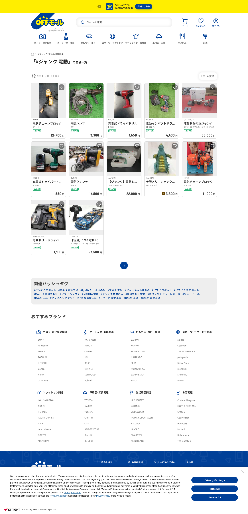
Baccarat (135, 423)
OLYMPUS (43, 380)
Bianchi (88, 435)
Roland (88, 380)
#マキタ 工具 (115, 290)
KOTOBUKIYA (138, 368)
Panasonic (43, 345)
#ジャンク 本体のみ (112, 294)
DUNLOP (88, 440)
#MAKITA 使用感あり (46, 294)
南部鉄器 (135, 406)
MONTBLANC (137, 440)
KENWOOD (89, 374)
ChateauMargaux (186, 400)
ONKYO (88, 351)
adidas (180, 339)
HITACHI (42, 363)
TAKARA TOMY (138, 351)
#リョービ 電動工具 (110, 298)
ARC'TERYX (43, 440)
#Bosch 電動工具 (150, 298)
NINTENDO (136, 357)
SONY (41, 339)
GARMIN (88, 417)
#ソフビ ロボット (162, 290)
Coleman (181, 345)
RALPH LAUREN (46, 417)
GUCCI (41, 406)
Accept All (214, 497)
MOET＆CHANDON (186, 406)
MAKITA (88, 406)
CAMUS (181, 411)
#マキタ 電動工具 (68, 290)
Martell (181, 429)
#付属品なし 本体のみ (92, 290)
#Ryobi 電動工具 (87, 298)
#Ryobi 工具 (41, 298)
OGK (86, 423)
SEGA (133, 363)
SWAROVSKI (137, 435)
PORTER (42, 435)
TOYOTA (88, 400)
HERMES (42, 411)
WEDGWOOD (137, 411)
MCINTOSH (90, 339)
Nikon (41, 374)
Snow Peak (183, 363)
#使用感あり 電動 (135, 294)
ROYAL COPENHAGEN (142, 417)
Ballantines (183, 435)
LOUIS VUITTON (46, 400)
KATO (134, 380)
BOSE (87, 363)
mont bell (182, 368)
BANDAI (135, 339)
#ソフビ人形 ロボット (186, 290)
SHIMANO (182, 374)
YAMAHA (88, 368)
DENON (88, 345)
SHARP (41, 351)
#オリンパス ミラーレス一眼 (164, 294)
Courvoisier (183, 417)
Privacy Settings (215, 480)
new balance (44, 429)
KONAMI (135, 345)
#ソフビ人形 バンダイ (62, 298)
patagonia (182, 357)
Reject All (214, 488)
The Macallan (184, 440)
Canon (41, 368)
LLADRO (135, 429)
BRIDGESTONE (91, 429)
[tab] (42, 38)
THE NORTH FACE (186, 351)
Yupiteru (88, 411)
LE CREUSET (137, 400)
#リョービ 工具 (191, 294)
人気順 (210, 76)
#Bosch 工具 (131, 298)
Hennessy (182, 423)
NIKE (40, 423)
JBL (86, 357)
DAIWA (180, 380)
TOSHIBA (42, 357)
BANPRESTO (137, 374)
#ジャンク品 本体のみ (137, 290)
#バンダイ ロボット (45, 290)
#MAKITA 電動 (90, 294)
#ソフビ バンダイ (70, 294)
